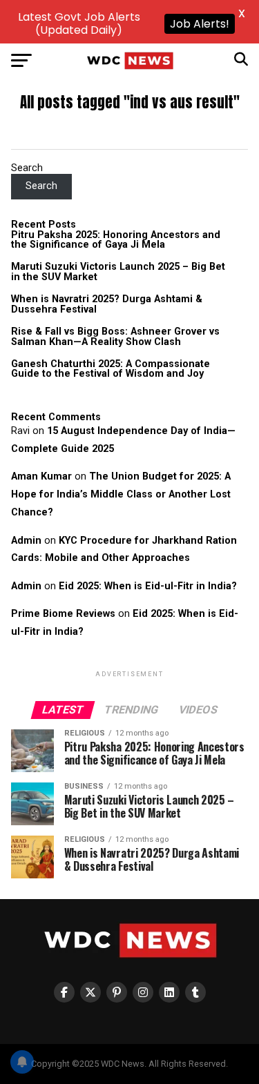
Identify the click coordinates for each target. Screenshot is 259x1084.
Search (27, 168)
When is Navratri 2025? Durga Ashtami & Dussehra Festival (106, 304)
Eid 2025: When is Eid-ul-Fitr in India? (148, 586)
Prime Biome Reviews (63, 614)
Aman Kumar (41, 476)
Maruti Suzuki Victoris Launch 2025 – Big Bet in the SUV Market (118, 271)
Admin (26, 540)
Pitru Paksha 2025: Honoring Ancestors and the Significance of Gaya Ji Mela (115, 239)
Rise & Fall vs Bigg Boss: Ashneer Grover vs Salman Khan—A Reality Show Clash (115, 336)
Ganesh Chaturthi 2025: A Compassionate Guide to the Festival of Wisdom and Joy (110, 369)
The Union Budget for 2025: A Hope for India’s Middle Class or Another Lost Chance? (121, 494)
